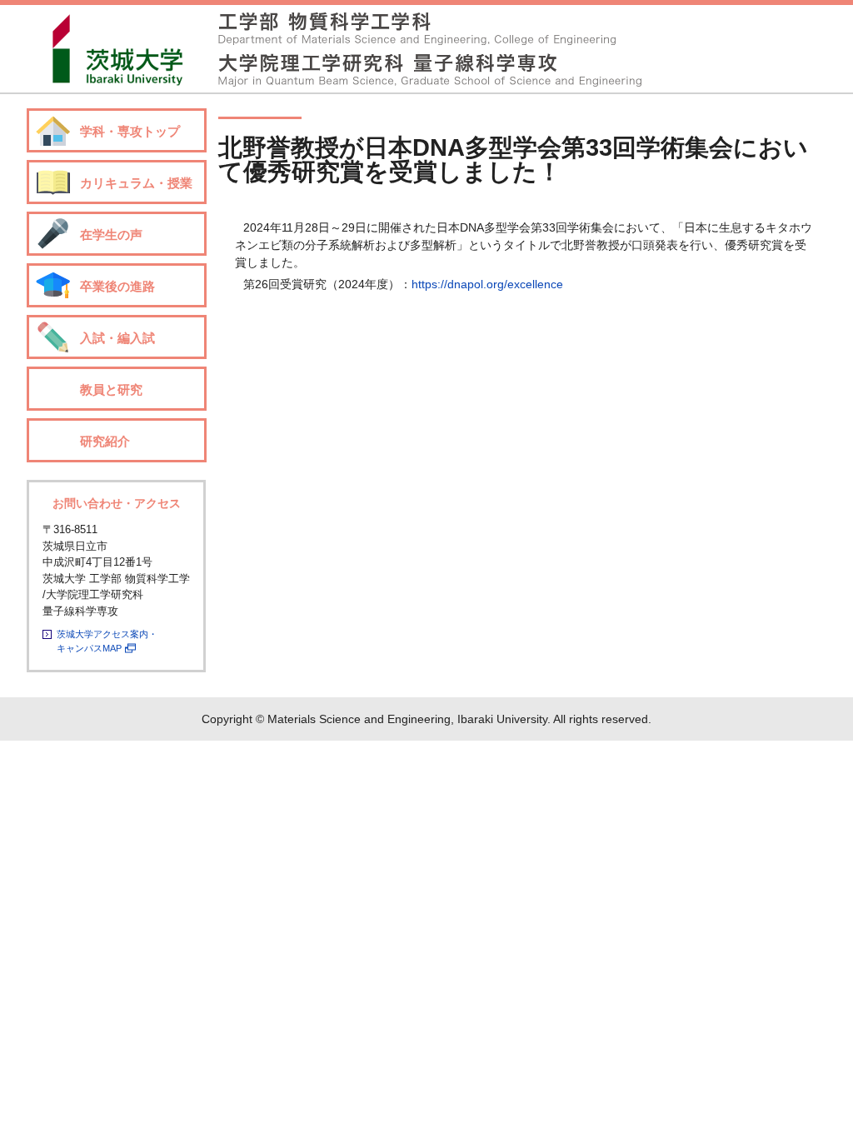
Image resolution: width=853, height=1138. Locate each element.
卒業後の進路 (117, 286)
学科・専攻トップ (130, 131)
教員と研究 (111, 389)
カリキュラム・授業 (136, 183)
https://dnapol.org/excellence (487, 284)
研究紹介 (105, 441)
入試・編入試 (117, 338)
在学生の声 (111, 234)
